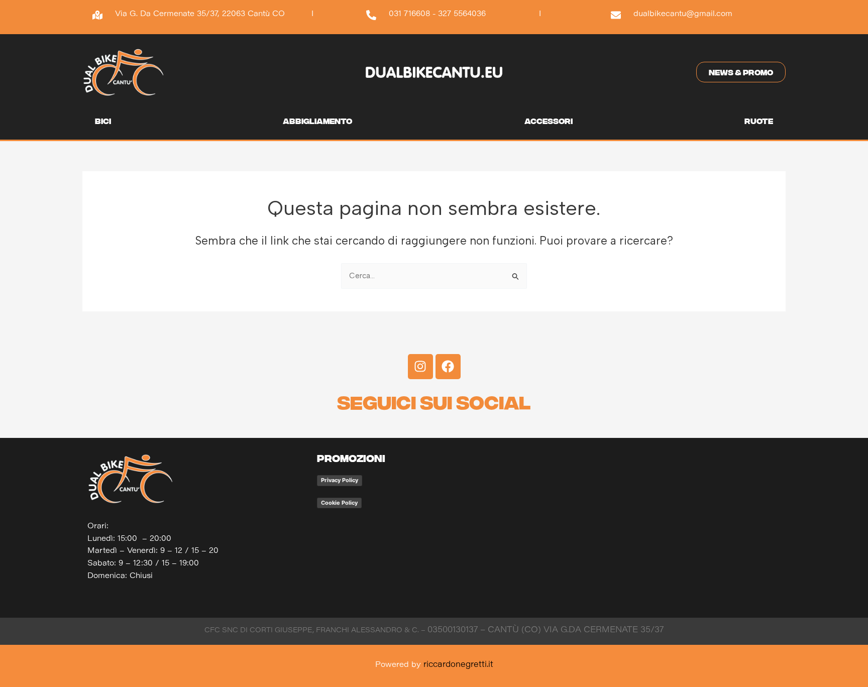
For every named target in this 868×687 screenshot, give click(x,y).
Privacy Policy (339, 480)
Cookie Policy (339, 502)
